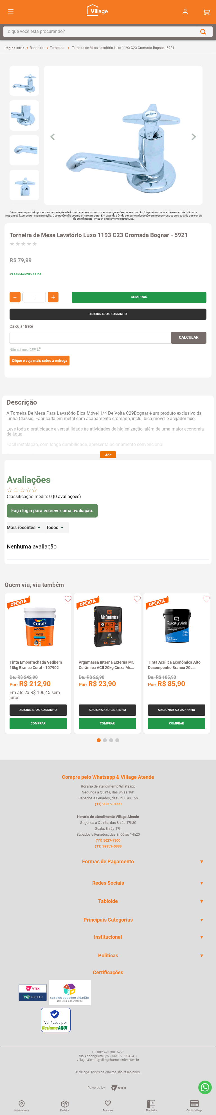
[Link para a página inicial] (14, 48)
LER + (108, 454)
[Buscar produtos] (204, 31)
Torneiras (57, 48)
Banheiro (36, 48)
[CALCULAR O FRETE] (188, 338)
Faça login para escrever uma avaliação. (52, 510)
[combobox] (108, 32)
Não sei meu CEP (23, 350)
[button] (39, 360)
